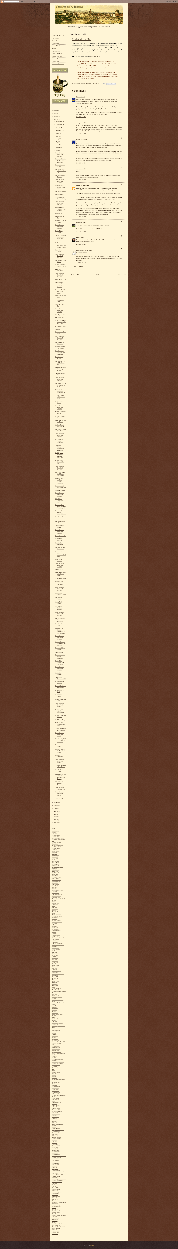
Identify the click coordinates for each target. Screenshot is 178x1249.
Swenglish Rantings (56, 1176)
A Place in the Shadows (59, 402)
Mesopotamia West (56, 1047)
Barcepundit (54, 854)
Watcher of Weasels (56, 1212)
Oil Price (54, 1075)
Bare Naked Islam (55, 855)
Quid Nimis (54, 1121)
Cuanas (53, 906)
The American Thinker (56, 842)
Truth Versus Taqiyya (60, 720)
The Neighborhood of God (57, 1059)
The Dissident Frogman (57, 916)
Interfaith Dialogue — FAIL (60, 648)
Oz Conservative (55, 1088)
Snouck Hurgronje (55, 1163)
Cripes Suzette (55, 904)
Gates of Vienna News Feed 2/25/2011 (59, 226)
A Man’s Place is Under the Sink (60, 425)
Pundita (53, 1119)
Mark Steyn (54, 1166)
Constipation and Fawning (59, 526)
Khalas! (53, 1017)
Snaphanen (54, 1161)
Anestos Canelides (57, 56)
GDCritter (54, 956)
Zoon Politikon (55, 1234)
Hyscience (54, 992)
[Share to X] (111, 84)
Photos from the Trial (60, 536)
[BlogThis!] (109, 84)
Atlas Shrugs (54, 849)
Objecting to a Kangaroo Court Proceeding (60, 582)
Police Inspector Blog (56, 1102)
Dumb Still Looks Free (57, 921)
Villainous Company (56, 1206)
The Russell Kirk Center (57, 1145)
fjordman (54, 940)
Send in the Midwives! (58, 673)
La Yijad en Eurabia (56, 1228)
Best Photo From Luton (59, 624)
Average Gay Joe (55, 851)
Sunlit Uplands (55, 1173)
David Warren (54, 1209)
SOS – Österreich (55, 1164)
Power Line (54, 1115)
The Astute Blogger (56, 848)
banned (78, 237)
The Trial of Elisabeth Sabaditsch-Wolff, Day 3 (60, 554)
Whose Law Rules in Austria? (60, 412)
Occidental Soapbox (56, 1072)
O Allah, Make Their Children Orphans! (60, 246)
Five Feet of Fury (55, 939)
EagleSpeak (54, 923)
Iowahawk (54, 1004)
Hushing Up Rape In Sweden (60, 221)
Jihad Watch (54, 1010)
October (58, 127)
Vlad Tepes (54, 1208)
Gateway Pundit (55, 953)
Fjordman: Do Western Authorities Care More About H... (60, 631)
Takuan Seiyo (55, 43)
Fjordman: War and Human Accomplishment (60, 512)
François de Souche (56, 949)
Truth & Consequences (56, 1192)
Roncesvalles (54, 1140)
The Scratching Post (56, 1151)
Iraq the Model (55, 1005)
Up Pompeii (54, 1197)
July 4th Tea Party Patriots (57, 1014)
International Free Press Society (58, 1002)
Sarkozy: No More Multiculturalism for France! (60, 643)
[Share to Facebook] (113, 84)
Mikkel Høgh (54, 984)
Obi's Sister (54, 1070)
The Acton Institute (56, 835)
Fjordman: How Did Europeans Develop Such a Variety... (60, 776)
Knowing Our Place (60, 326)
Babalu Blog (54, 852)
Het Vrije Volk (55, 978)
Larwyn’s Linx (55, 1024)
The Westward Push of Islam (60, 261)
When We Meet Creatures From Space (60, 724)
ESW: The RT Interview (59, 560)
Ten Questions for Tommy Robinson (60, 486)
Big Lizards (54, 859)
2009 (55, 805)
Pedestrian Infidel (55, 1091)
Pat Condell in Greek (60, 243)
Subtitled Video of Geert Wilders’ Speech (60, 750)
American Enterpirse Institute (58, 838)
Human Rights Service (56, 989)
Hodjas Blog (54, 982)
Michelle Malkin (55, 1040)
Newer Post (74, 274)
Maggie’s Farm (55, 1039)
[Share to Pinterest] (115, 84)
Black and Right (55, 862)
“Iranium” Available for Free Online (60, 766)
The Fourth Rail (55, 947)
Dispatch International (56, 914)
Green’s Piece (54, 969)
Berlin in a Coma (59, 317)
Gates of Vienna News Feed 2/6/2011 (59, 793)
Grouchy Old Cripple (56, 971)
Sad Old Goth (55, 1147)
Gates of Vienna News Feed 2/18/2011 (59, 435)
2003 (55, 823)
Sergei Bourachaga (57, 53)
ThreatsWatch (54, 1183)
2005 (55, 817)
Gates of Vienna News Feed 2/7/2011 (59, 761)
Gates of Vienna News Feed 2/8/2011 (59, 734)
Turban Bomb (55, 1195)
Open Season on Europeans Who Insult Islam (60, 352)
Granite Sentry (55, 966)
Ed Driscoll (54, 919)
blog (94, 56)
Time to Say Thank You (60, 517)
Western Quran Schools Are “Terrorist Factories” (59, 284)
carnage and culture (56, 881)
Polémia (53, 1101)
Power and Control (56, 1114)
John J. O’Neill (56, 46)
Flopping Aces (55, 942)
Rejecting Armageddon (59, 755)
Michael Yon (54, 1229)
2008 (55, 808)
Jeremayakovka (55, 1008)
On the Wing (54, 1076)
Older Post (122, 274)
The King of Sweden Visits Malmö (60, 430)
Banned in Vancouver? (59, 270)
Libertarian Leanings (56, 1028)
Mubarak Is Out (81, 39)
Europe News (54, 933)
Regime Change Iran (56, 1131)
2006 (55, 814)
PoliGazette (54, 1104)
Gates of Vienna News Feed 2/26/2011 (59, 203)
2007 (55, 811)
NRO (53, 1069)
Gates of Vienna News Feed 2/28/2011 (59, 154)
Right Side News (55, 1135)
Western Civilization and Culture (59, 1215)
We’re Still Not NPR (60, 279)
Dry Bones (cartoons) (56, 920)
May (57, 142)
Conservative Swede (56, 897)
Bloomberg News (55, 864)
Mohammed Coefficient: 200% (60, 678)
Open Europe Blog (56, 1082)
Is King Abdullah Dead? (59, 691)
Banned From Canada (58, 250)
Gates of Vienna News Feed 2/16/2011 (59, 494)
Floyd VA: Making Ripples (57, 943)
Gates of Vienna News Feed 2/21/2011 (59, 337)
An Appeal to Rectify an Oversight (58, 607)
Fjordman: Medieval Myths (60, 332)
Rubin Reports (55, 1144)
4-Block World (55, 833)
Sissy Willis (54, 1216)
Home (98, 274)
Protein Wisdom (55, 1117)
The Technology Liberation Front (59, 1179)
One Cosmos (54, 1078)
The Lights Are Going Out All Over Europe (59, 783)
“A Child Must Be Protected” (60, 374)
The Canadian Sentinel (56, 880)
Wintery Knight (55, 1221)
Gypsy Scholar (55, 972)
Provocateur (54, 1118)
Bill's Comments (55, 861)
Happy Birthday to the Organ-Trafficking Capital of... (60, 480)
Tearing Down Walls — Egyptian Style (60, 265)
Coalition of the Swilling (57, 894)
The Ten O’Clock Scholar (57, 1180)
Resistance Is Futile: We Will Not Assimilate (60, 160)
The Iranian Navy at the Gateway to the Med (60, 385)
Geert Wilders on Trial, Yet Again (60, 788)
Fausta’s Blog (55, 936)
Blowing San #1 (55, 865)
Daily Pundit (54, 907)
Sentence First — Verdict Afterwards (59, 441)
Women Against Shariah (57, 1223)
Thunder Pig (54, 1184)
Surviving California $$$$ (57, 1174)
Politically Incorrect (56, 1108)
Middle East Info (55, 1050)
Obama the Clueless (60, 578)
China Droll (54, 887)
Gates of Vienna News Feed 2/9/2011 (59, 705)
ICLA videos (54, 994)
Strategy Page (55, 1169)
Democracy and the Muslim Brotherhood (60, 656)
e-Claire (53, 924)
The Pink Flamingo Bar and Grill (59, 1095)
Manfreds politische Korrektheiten (59, 1041)
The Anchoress (55, 843)
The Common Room (56, 895)
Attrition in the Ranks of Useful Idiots (60, 187)
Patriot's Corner (55, 1089)
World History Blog (56, 1225)
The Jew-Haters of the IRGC (60, 165)
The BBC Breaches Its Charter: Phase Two (60, 170)
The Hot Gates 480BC (56, 988)
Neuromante (54, 1060)
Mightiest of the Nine (56, 1052)
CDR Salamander (55, 884)
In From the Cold (55, 995)
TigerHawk (54, 1186)
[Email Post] (103, 83)
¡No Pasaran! (54, 1066)
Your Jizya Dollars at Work (60, 296)
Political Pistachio (56, 1106)
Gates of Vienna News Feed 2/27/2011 (59, 181)
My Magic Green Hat (59, 305)
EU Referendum (55, 929)
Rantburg (54, 1125)
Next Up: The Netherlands (59, 543)
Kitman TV (54, 1020)
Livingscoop (54, 1034)
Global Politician (55, 965)
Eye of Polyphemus (56, 934)
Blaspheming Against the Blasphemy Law (60, 391)
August (58, 133)
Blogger (92, 1245)
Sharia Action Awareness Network (59, 1156)
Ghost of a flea (55, 963)
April (57, 145)
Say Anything (55, 1148)
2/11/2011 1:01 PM (81, 117)
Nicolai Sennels (56, 51)
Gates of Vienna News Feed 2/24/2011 (59, 255)
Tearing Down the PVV (60, 416)
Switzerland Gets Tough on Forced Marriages (60, 209)
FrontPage (54, 950)
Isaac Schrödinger (55, 1150)
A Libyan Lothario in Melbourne (60, 716)
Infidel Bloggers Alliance (57, 997)
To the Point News (56, 1189)
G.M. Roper (54, 1141)
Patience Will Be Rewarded (59, 682)
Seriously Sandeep (56, 1154)
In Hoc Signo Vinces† (82, 250)
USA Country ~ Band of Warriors (59, 1202)
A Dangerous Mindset (58, 695)
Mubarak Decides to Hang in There (60, 686)
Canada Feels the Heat (59, 217)
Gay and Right (55, 955)
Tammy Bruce (55, 875)
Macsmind (54, 1037)
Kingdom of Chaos (56, 1018)
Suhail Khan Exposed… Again (60, 593)
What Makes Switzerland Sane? (59, 500)
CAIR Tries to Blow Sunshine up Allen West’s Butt (60, 321)
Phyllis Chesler (55, 885)
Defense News (55, 908)
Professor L (79, 222)
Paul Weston (55, 38)
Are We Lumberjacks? (56, 846)
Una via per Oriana (56, 1196)
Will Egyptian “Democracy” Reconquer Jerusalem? (59, 455)
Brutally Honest (55, 878)
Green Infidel (54, 968)
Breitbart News (55, 871)
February (58, 150)
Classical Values (55, 893)
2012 (55, 116)
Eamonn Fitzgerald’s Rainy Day (58, 937)
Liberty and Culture (56, 1030)
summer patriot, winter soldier (58, 1171)
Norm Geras (54, 959)
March (57, 148)
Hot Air (53, 986)
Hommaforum (55, 985)
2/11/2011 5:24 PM (81, 216)
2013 (55, 113)
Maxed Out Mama (55, 1046)
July (57, 136)
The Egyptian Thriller (58, 598)
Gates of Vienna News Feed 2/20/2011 (59, 379)
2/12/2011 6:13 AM (81, 262)
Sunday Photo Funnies (58, 602)
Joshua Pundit (55, 1013)
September (59, 130)
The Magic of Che (60, 315)
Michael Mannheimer (57, 59)
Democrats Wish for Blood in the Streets (60, 291)
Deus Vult (54, 910)
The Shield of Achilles (56, 1157)
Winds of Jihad (55, 1219)
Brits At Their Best (56, 872)
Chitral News (54, 888)
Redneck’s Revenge (56, 1128)
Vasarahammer (55, 1203)
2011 (55, 119)
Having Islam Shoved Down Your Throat (59, 662)
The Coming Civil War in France (60, 548)
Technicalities (54, 1177)
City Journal (54, 891)
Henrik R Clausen (81, 185)
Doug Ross (54, 1143)
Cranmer (53, 901)
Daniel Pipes (54, 1096)
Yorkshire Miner (55, 1231)
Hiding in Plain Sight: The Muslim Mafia (59, 711)
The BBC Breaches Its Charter (60, 522)
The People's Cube (56, 1092)
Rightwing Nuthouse (56, 1137)
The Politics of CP (56, 1109)
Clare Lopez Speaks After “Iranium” (60, 729)
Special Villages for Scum (60, 700)
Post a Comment (78, 266)
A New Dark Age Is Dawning (58, 1062)
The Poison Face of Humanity (60, 176)
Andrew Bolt (54, 868)
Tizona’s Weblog (55, 1187)
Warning (57, 329)
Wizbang (54, 1222)
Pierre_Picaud (80, 97)
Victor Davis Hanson (56, 976)
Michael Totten (55, 1190)
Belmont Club (55, 856)
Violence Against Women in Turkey (60, 198)
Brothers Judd (55, 874)
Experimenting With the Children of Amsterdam (60, 740)
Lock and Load (55, 1036)
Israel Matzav (54, 1007)
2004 (55, 820)
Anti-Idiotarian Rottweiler (57, 845)
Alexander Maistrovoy (58, 64)
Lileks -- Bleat (55, 1031)
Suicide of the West (56, 1170)
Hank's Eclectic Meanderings (58, 973)
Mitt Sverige (54, 1056)
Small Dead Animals (56, 1158)
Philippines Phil (55, 1093)
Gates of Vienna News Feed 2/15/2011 (59, 531)
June (57, 139)
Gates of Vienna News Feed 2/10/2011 (59, 668)
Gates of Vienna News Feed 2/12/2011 (59, 613)
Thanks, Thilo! (59, 569)
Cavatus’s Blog (55, 882)
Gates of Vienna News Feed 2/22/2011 (59, 310)
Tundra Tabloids (55, 1193)
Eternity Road (55, 927)
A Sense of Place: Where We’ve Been (60, 462)
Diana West (54, 1213)
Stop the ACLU (55, 1167)
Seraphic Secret (55, 1153)
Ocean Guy (54, 1073)
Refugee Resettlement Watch (58, 1130)
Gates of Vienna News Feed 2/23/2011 (59, 275)
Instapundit (54, 998)
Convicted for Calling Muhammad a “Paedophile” (59, 448)
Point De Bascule (55, 1099)
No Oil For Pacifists (56, 1065)
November (58, 124)
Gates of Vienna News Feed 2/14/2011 (59, 565)
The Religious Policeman (57, 1132)
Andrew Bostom (55, 869)
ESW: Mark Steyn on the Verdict (60, 421)
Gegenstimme (55, 958)
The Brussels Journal (56, 877)
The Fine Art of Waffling (59, 357)
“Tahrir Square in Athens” (59, 300)
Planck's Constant (55, 1098)
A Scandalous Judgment (58, 539)
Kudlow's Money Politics (57, 1023)
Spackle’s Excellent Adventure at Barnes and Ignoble (60, 237)
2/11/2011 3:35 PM (81, 179)
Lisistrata (54, 1033)
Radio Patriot (54, 1122)
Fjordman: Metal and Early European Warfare (60, 368)
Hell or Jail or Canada (59, 231)
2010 (55, 802)
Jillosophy (54, 1011)
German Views (55, 960)
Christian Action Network (57, 890)
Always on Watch (55, 836)
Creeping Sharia (55, 903)
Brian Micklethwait (56, 1049)
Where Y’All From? (60, 490)
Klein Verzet (54, 1021)
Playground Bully (59, 194)
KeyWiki (54, 1015)
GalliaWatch (54, 952)
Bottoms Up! (58, 213)
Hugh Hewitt (54, 979)
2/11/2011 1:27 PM (81, 133)
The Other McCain (56, 1086)
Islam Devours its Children (59, 745)
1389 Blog (54, 832)
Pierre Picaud (55, 61)
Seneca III (54, 48)
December (58, 121)
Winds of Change (55, 1218)
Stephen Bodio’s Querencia (57, 867)
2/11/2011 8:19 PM (81, 231)
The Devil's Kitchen (56, 911)
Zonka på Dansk (55, 1232)
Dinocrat (53, 913)
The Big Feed (55, 858)
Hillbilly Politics (55, 981)
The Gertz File (55, 962)
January (58, 799)
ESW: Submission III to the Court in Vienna (60, 574)
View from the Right (56, 1205)
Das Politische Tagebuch (57, 1111)
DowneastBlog (55, 917)
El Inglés (54, 40)
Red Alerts (54, 1127)
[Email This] (107, 84)
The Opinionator (55, 1083)
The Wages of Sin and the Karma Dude (59, 362)
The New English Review (57, 1063)
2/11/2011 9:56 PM (81, 244)
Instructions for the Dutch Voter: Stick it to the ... (60, 473)
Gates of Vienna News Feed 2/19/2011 (59, 407)
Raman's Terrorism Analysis (57, 1124)
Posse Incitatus (55, 1112)
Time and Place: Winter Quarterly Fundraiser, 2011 (60, 506)
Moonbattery (54, 1057)
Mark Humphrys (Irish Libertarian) (59, 991)
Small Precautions (55, 1160)
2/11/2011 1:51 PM (81, 163)
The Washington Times (56, 1210)
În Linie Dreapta (55, 830)
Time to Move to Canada (59, 770)
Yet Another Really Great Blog (58, 1226)
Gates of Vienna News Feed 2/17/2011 (59, 468)
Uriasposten (54, 1200)
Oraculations (54, 1085)
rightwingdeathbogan (56, 1138)
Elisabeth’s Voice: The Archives (60, 347)
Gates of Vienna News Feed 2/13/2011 (59, 588)
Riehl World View (55, 1134)
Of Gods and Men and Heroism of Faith (60, 397)
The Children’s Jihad (60, 191)
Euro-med (54, 932)
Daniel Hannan (55, 975)
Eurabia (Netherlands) (56, 930)
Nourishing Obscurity (56, 1067)
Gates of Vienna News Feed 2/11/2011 (59, 637)
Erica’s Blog (54, 926)
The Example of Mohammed (59, 343)
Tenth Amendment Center (57, 1182)
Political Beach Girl (56, 1105)
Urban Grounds (55, 1199)
